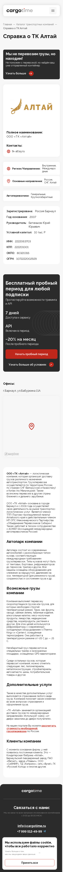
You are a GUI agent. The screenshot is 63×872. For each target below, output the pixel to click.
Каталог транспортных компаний (35, 24)
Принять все (29, 862)
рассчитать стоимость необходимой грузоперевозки (31, 728)
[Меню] (52, 10)
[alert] (31, 853)
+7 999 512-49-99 (29, 831)
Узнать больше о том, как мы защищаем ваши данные (20, 852)
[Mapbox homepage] (11, 454)
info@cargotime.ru (32, 826)
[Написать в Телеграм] (44, 831)
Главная (7, 24)
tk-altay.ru (18, 151)
